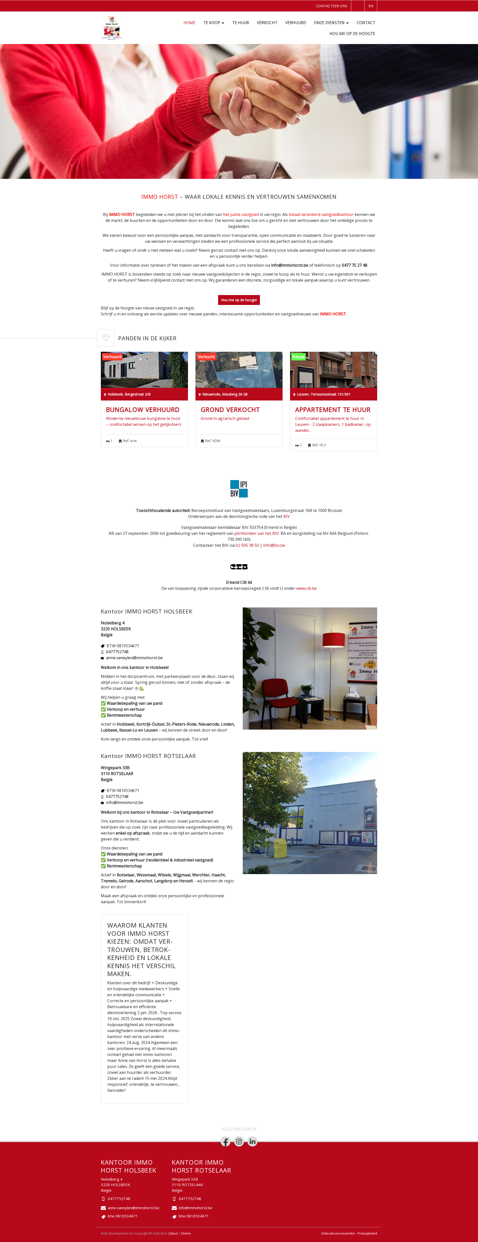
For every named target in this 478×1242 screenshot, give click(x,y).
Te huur (240, 22)
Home (189, 22)
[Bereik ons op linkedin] (252, 1141)
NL (357, 5)
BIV (286, 516)
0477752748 (117, 651)
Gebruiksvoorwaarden (338, 1233)
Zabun (173, 1233)
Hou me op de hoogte (352, 33)
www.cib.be (306, 588)
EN (370, 5)
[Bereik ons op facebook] (226, 1141)
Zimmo (186, 1233)
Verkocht (267, 22)
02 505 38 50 (247, 545)
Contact (366, 22)
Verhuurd (295, 22)
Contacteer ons (331, 5)
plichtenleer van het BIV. (257, 533)
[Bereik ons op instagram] (239, 1141)
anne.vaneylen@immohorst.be (134, 657)
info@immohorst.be (124, 802)
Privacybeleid (367, 1233)
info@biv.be (274, 545)
